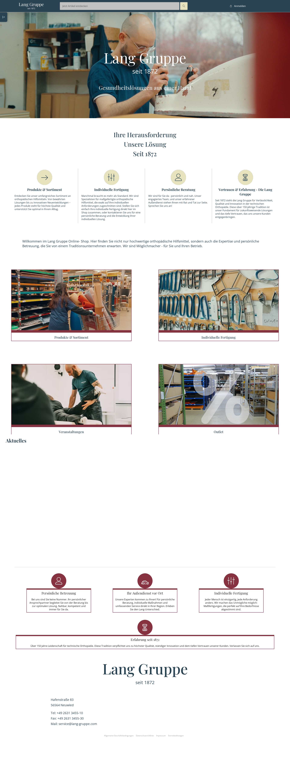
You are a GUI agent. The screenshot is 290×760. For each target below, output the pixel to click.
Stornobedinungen (176, 735)
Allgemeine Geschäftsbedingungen (119, 735)
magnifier (184, 6)
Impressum (161, 735)
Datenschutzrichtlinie (145, 735)
